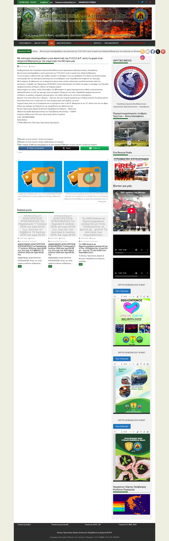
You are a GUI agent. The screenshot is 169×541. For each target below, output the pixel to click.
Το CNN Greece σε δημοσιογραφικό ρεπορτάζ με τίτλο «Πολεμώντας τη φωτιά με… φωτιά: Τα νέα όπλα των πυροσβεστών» (93, 226)
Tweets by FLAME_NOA (127, 525)
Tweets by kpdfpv (24, 525)
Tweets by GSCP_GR (93, 525)
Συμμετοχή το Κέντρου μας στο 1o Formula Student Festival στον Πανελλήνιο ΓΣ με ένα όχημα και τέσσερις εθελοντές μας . (39, 196)
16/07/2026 (23, 238)
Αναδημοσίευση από (57, 70)
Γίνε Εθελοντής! (111, 43)
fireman (33, 66)
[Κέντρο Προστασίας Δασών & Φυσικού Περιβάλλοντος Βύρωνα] (84, 39)
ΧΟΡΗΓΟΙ (97, 43)
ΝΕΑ (51, 43)
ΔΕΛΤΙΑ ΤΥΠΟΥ (40, 43)
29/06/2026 (84, 238)
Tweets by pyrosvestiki (59, 525)
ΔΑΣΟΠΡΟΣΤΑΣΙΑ (63, 43)
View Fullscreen (121, 291)
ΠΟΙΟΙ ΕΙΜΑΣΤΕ (25, 43)
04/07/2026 (54, 238)
